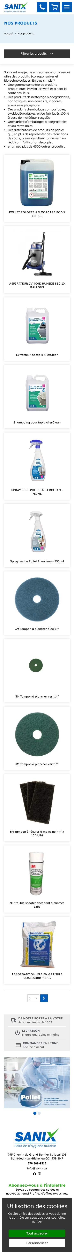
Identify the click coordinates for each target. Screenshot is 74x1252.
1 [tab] (34, 1113)
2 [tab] (39, 1113)
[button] (42, 7)
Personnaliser (37, 1243)
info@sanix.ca (37, 1168)
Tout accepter (37, 1233)
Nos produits (25, 33)
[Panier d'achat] (54, 7)
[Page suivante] (44, 998)
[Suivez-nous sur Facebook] (34, 1174)
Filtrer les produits (34, 53)
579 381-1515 (37, 1163)
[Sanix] (16, 11)
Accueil (8, 33)
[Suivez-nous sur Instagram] (39, 1174)
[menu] (67, 7)
